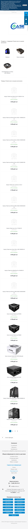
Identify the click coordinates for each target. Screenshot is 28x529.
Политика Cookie (5, 9)
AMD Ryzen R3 (20, 507)
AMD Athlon (8, 502)
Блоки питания (20, 57)
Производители (14, 471)
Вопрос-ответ (14, 469)
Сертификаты (14, 449)
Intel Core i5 (8, 504)
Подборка (8, 512)
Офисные (14, 515)
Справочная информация (14, 465)
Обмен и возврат (14, 462)
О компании (14, 445)
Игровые (20, 512)
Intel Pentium (20, 499)
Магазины (14, 447)
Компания (14, 443)
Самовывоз (14, 460)
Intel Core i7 (19, 504)
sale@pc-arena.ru (15, 486)
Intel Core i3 (19, 502)
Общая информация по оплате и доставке (14, 454)
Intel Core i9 (8, 507)
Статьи (14, 467)
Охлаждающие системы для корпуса (7, 72)
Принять (25, 5)
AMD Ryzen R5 (8, 510)
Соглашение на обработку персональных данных (14, 451)
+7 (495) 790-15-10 (15, 483)
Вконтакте (13, 477)
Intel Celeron (8, 499)
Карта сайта (14, 472)
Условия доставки (14, 458)
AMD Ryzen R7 (20, 510)
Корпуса (7, 57)
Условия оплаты (14, 456)
